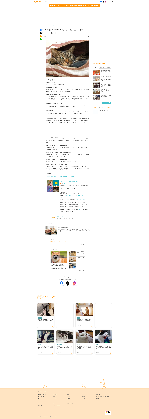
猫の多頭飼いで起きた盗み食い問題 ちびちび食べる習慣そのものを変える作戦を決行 (84, 321)
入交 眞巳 (97, 344)
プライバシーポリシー (60, 410)
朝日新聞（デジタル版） (42, 394)
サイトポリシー (53, 410)
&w (41, 396)
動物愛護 (80, 5)
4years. (83, 394)
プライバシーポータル (80, 410)
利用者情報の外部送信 (68, 410)
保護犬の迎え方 (66, 5)
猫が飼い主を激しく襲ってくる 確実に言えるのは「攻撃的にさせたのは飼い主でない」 (103, 347)
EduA (39, 398)
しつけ (88, 5)
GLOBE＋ (68, 396)
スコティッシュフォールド (63, 241)
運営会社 (39, 412)
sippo (68, 394)
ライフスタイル (47, 25)
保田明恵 (78, 344)
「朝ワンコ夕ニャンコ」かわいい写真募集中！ (70, 181)
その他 (95, 5)
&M (38, 396)
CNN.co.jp (54, 396)
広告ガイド (44, 412)
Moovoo (39, 400)
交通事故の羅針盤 (84, 400)
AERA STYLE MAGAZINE (56, 405)
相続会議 (83, 396)
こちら (79, 209)
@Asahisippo (66, 199)
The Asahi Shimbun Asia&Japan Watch (102, 396)
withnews (39, 403)
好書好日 (68, 398)
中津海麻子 (40, 317)
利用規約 (74, 410)
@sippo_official (68, 195)
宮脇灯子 (78, 317)
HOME (41, 25)
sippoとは (52, 5)
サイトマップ (48, 410)
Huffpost (54, 398)
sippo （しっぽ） (60, 216)
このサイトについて (41, 410)
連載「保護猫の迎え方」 (63, 227)
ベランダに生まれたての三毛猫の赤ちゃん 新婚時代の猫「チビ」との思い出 (45, 347)
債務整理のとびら (70, 403)
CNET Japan (55, 394)
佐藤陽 (39, 344)
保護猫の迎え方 (73, 5)
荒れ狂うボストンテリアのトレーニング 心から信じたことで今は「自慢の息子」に (64, 347)
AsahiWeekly (98, 398)
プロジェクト (59, 5)
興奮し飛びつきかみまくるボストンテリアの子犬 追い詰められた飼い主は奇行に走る (45, 321)
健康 (92, 5)
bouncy (54, 403)
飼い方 (84, 5)
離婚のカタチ (40, 405)
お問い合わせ (49, 412)
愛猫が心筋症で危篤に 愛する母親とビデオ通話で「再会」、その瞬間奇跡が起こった (84, 347)
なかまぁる (69, 400)
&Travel (44, 396)
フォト (53, 25)
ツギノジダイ (84, 398)
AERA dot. (54, 400)
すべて (96, 67)
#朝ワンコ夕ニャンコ (80, 199)
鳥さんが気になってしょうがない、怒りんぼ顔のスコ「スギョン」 (61, 175)
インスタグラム (54, 241)
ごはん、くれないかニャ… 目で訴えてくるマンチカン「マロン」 (61, 176)
